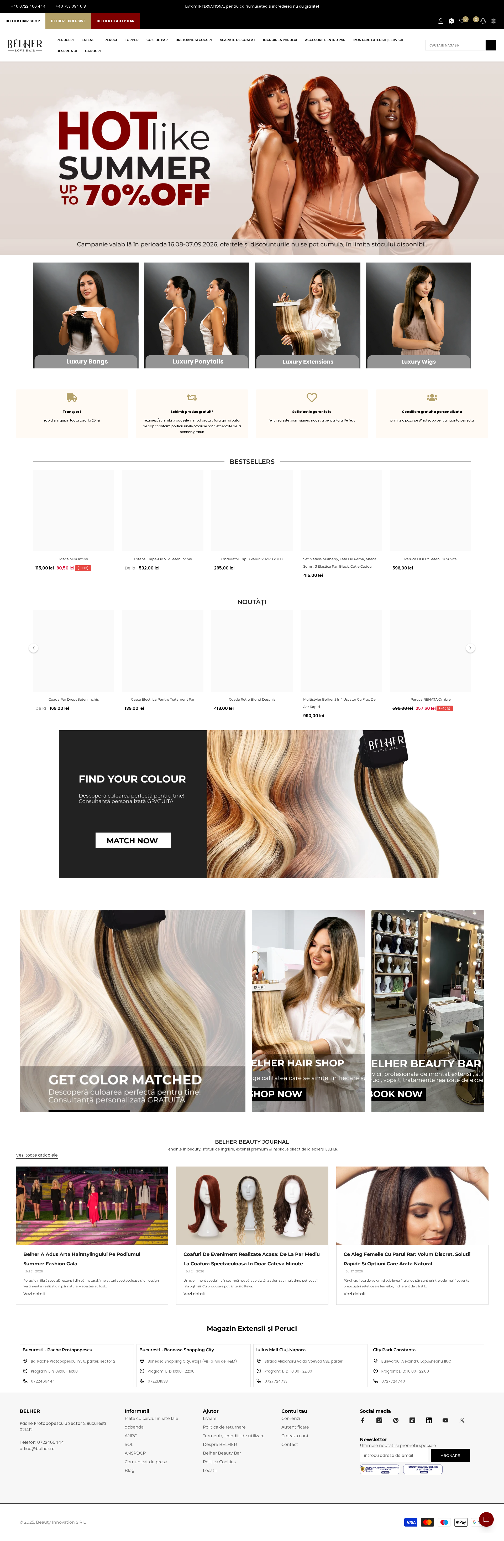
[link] (72, 413)
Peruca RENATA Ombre (431, 699)
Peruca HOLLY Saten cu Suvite (430, 559)
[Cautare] (460, 45)
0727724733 (276, 1381)
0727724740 (393, 1381)
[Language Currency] (493, 21)
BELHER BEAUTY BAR (115, 21)
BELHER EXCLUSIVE (68, 21)
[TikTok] (496, 6)
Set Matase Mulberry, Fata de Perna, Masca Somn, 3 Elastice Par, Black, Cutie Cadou (339, 562)
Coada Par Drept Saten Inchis (74, 699)
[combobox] (455, 45)
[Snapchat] (429, 1420)
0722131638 (158, 1381)
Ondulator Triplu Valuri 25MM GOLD (252, 559)
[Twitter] (462, 1420)
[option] (73, 522)
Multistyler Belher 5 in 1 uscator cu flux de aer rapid (339, 703)
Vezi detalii (34, 1294)
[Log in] (441, 21)
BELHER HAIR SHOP (23, 21)
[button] (33, 648)
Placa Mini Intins (73, 559)
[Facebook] (471, 6)
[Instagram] (479, 6)
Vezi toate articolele (37, 1155)
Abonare (450, 1455)
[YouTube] (487, 6)
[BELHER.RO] (86, 315)
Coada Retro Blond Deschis (252, 699)
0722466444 (43, 1381)
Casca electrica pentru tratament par (163, 699)
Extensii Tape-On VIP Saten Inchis (163, 559)
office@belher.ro (37, 1449)
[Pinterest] (396, 1420)
